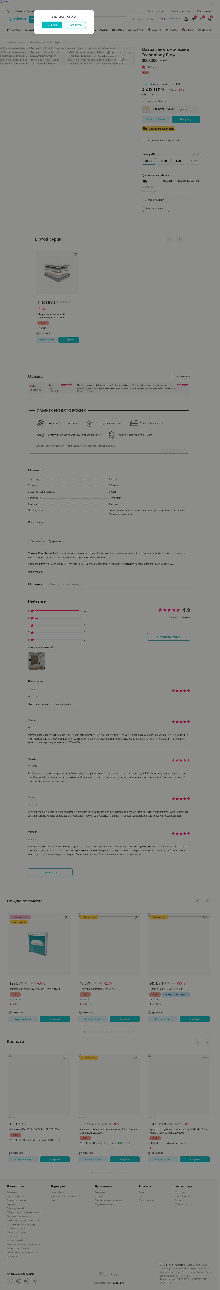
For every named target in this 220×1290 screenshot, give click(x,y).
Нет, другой (75, 25)
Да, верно (52, 25)
